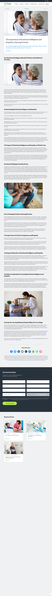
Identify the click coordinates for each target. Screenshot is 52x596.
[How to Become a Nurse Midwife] (13, 426)
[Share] (33, 351)
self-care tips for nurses (8, 105)
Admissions (27, 4)
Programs (16, 4)
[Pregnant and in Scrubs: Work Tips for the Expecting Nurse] (13, 448)
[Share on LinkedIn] (18, 351)
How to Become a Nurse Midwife (11, 435)
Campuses (21, 4)
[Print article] (29, 351)
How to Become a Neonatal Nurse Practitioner (35, 436)
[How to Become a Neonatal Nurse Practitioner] (36, 426)
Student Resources (33, 4)
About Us (47, 4)
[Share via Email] (22, 351)
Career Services (41, 4)
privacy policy (9, 399)
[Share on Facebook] (11, 351)
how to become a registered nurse (15, 339)
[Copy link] (26, 351)
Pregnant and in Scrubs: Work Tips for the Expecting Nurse (13, 457)
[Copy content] (37, 351)
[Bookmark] (40, 351)
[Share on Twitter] (15, 351)
